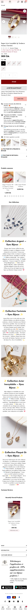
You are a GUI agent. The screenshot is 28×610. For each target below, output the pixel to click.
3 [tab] (9, 196)
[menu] (2, 2)
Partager (24, 11)
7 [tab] (18, 196)
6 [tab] (16, 196)
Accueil (3, 5)
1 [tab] (5, 196)
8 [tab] (20, 196)
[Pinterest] (14, 601)
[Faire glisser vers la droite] (24, 21)
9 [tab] (23, 196)
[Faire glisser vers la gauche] (3, 21)
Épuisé (14, 82)
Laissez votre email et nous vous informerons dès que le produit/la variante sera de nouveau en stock (13, 93)
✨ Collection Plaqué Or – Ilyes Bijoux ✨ (14, 454)
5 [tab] (14, 196)
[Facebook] (5, 601)
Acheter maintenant (14, 88)
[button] (18, 2)
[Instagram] (9, 601)
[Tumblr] (22, 601)
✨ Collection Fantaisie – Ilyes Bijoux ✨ (14, 312)
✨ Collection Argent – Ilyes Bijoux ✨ (14, 243)
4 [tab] (11, 196)
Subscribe (20, 99)
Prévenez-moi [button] (14, 530)
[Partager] (24, 11)
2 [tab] (7, 196)
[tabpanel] (8, 183)
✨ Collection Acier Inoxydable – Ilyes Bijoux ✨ (14, 384)
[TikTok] (18, 601)
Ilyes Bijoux (11, 593)
